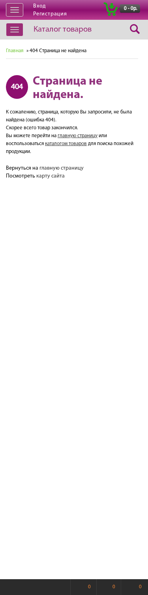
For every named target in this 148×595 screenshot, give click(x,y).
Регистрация (50, 14)
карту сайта (50, 176)
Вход (39, 6)
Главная (14, 50)
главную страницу (77, 135)
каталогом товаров (66, 143)
